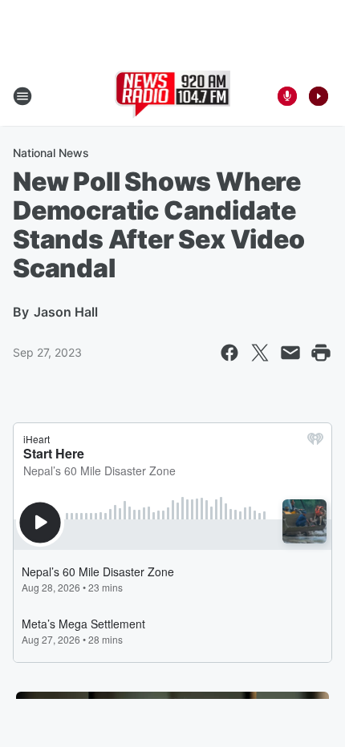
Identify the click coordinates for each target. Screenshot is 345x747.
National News (51, 152)
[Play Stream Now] (318, 96)
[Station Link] (173, 96)
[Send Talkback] (287, 96)
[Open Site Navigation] (22, 96)
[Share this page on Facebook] (229, 352)
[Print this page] (321, 352)
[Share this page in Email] (290, 352)
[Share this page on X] (260, 352)
